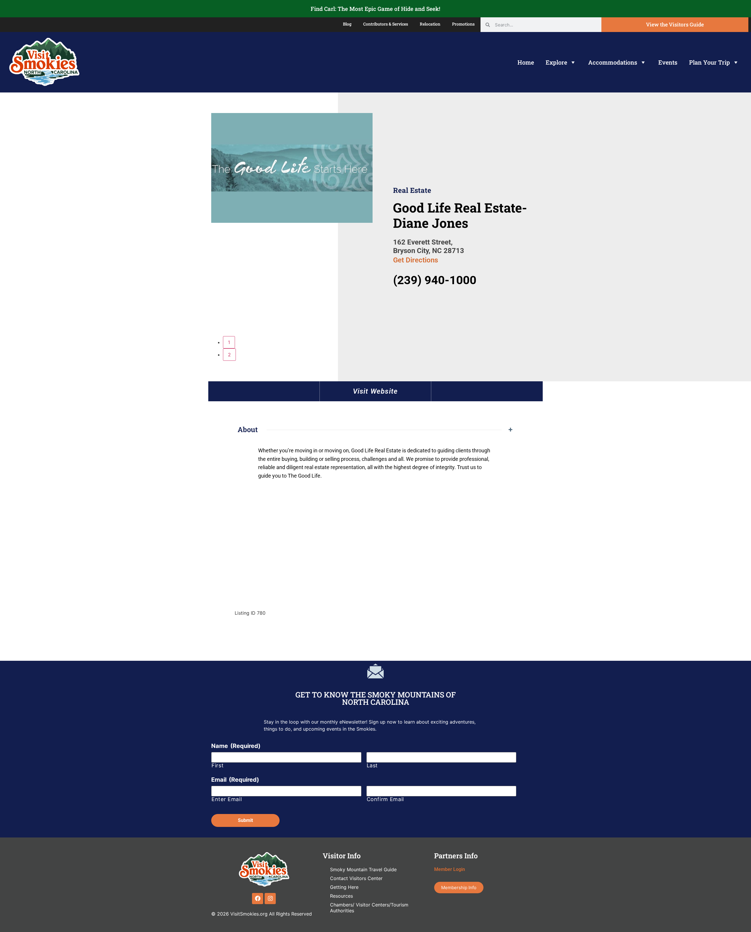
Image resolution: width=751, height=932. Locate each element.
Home (525, 62)
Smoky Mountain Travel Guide (363, 869)
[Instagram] (270, 898)
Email (235, 779)
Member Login (449, 869)
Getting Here (344, 887)
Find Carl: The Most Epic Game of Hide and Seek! (375, 8)
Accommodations (612, 62)
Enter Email (227, 799)
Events (667, 62)
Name (236, 745)
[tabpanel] (292, 169)
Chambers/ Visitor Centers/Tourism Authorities (369, 908)
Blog (347, 24)
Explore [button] (556, 62)
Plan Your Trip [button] (709, 62)
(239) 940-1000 (434, 280)
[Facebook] (257, 898)
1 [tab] (229, 342)
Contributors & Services (385, 24)
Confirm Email (385, 799)
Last (372, 765)
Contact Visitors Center (356, 878)
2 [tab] (229, 355)
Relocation (430, 24)
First (218, 765)
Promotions (463, 24)
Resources (341, 896)
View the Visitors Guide (675, 24)
